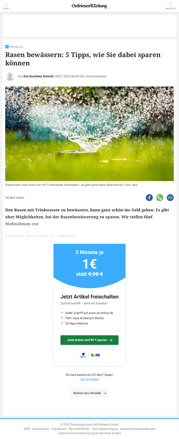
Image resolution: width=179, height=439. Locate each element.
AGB (27, 429)
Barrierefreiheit (79, 429)
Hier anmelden (89, 379)
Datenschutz (40, 429)
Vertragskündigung (105, 429)
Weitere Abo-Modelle (87, 393)
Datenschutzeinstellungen (138, 429)
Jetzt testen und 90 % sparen (87, 340)
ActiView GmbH (110, 433)
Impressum (59, 429)
